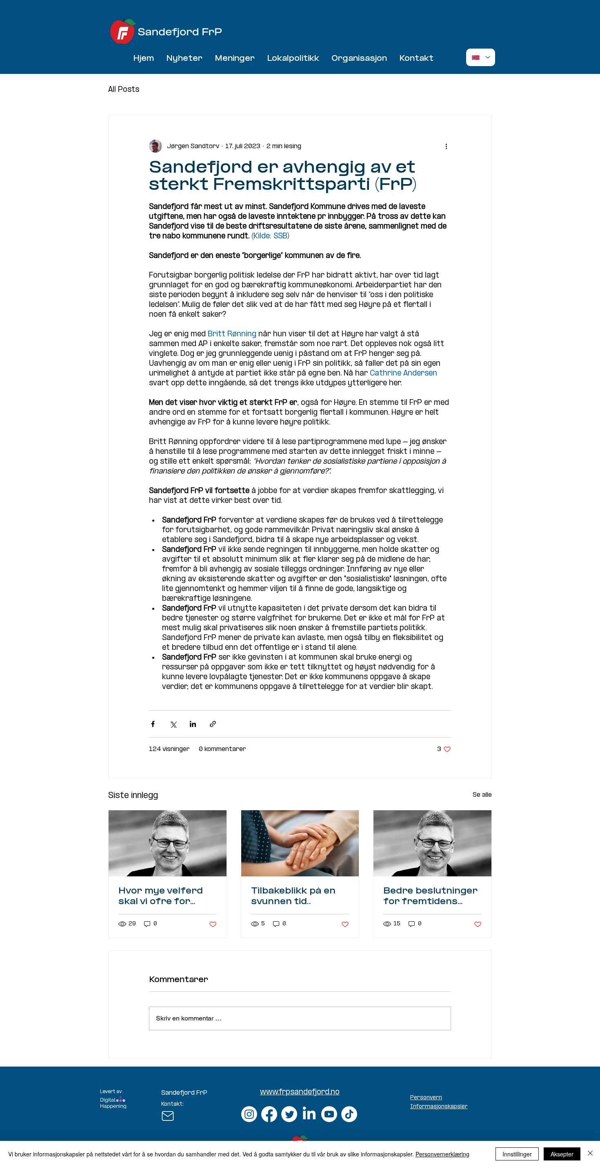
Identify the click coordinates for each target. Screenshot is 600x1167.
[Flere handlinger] (446, 146)
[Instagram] (249, 1114)
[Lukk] (590, 1153)
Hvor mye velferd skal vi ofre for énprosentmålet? (160, 897)
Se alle (482, 794)
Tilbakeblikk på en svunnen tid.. (293, 897)
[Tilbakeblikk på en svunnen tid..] (300, 843)
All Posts (123, 90)
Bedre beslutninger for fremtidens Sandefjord (430, 897)
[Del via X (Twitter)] (173, 724)
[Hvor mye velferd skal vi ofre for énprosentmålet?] (168, 843)
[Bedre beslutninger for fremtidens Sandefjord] (432, 843)
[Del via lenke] (213, 724)
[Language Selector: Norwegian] (480, 57)
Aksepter (562, 1154)
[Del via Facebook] (153, 724)
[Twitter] (289, 1114)
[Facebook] (269, 1114)
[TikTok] (349, 1114)
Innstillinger (517, 1154)
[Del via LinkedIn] (193, 724)
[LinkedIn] (309, 1114)
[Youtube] (329, 1114)
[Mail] (167, 1116)
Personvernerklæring (442, 1154)
